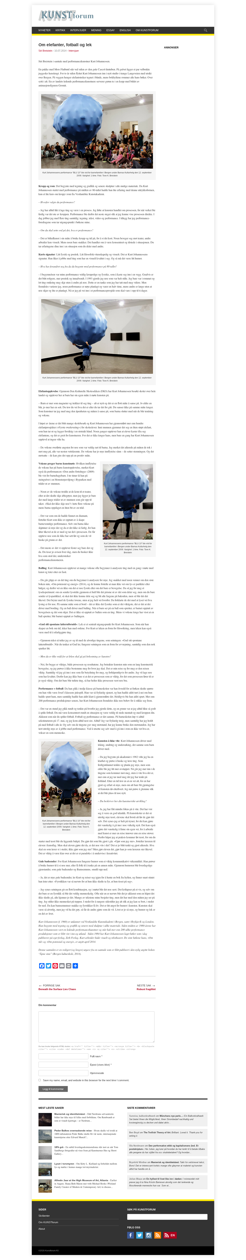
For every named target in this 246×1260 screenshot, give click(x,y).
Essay (110, 30)
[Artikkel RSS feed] (158, 1237)
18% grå (58, 1147)
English (125, 30)
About (41, 1228)
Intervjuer (78, 30)
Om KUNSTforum (147, 30)
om (166, 1119)
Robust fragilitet (146, 989)
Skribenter (44, 1215)
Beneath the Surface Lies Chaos (57, 989)
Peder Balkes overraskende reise (73, 1130)
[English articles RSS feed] (170, 1237)
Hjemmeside (97, 1073)
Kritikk (60, 30)
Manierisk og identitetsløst (69, 1114)
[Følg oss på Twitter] (140, 1237)
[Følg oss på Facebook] (131, 1237)
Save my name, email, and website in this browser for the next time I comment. (86, 1080)
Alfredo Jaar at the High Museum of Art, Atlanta (81, 1180)
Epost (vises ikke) (100, 1064)
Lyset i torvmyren (64, 1163)
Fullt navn (95, 1056)
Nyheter (44, 30)
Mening (96, 30)
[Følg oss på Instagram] (149, 1237)
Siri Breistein (45, 50)
